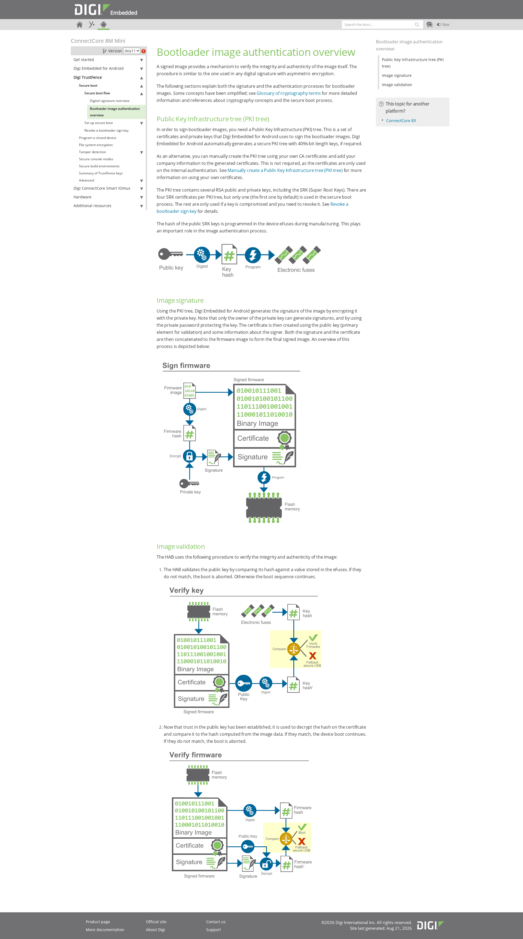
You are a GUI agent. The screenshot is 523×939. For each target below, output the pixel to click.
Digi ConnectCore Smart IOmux (102, 188)
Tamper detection (92, 152)
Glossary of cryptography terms (289, 93)
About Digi (155, 929)
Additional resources (92, 205)
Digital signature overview (109, 100)
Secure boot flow (97, 93)
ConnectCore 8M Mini (98, 40)
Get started (84, 59)
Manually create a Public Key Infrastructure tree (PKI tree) (285, 170)
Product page (98, 921)
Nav (445, 24)
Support (213, 929)
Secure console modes (96, 159)
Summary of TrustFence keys (101, 173)
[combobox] (382, 24)
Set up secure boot (98, 122)
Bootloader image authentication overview (115, 111)
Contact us (216, 921)
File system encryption (96, 145)
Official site (156, 921)
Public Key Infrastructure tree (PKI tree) (413, 63)
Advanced (86, 180)
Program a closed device (97, 137)
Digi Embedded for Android (99, 68)
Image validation (397, 84)
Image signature (397, 75)
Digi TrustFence (88, 77)
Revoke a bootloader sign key (106, 130)
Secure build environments (99, 166)
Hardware (83, 196)
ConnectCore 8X (401, 120)
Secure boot (88, 85)
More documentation (105, 929)
